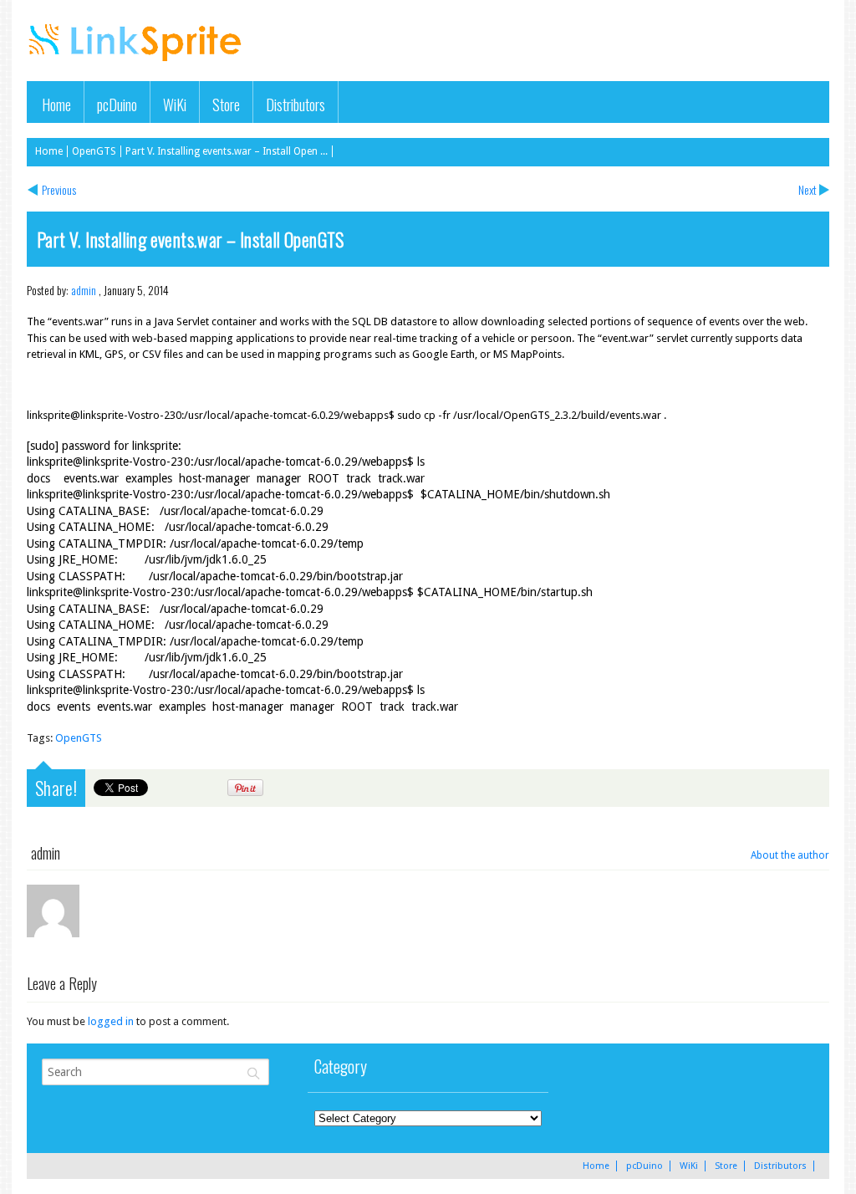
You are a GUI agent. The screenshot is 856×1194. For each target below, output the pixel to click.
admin (83, 289)
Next (807, 189)
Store (226, 104)
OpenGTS (94, 151)
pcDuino (117, 104)
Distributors (295, 104)
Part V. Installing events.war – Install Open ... (226, 151)
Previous (59, 189)
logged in (111, 1021)
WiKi (174, 104)
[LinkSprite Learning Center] (137, 63)
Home (56, 104)
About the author (790, 855)
